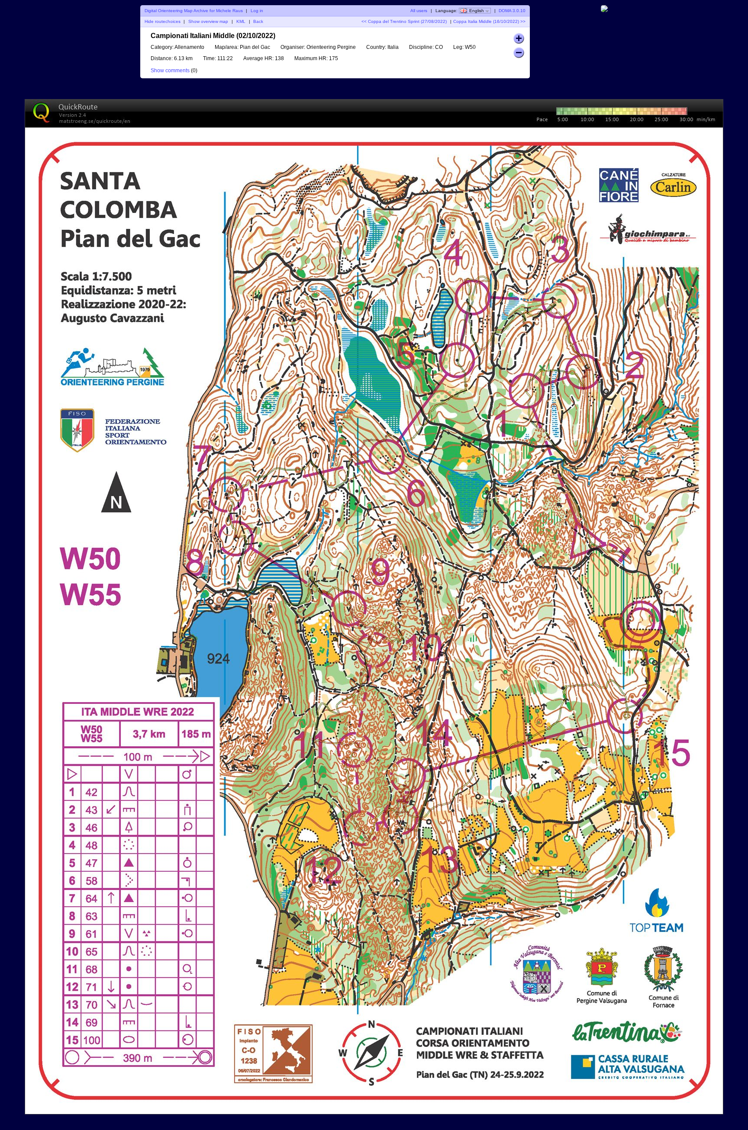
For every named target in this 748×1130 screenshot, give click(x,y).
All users (418, 10)
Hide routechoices (163, 21)
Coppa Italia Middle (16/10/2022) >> (489, 21)
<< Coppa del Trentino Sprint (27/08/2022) (404, 21)
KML (240, 21)
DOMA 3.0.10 (512, 10)
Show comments (170, 70)
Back (258, 21)
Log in (257, 10)
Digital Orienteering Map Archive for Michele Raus (194, 10)
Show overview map (208, 21)
